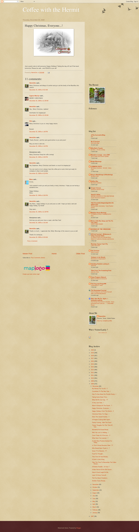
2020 (92, 350)
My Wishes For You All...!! (100, 388)
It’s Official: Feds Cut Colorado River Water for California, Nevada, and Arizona (102, 238)
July (93, 495)
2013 (92, 369)
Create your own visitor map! (31, 274)
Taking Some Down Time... (100, 397)
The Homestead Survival (98, 290)
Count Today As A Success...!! (101, 435)
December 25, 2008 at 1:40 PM (38, 131)
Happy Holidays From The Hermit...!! (103, 411)
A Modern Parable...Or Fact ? (100, 466)
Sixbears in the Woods (98, 257)
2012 (92, 372)
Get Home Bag (95, 143)
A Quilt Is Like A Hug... (99, 459)
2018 (92, 355)
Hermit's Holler (95, 194)
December (95, 386)
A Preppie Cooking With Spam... (101, 419)
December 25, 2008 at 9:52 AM (38, 90)
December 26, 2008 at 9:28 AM (38, 237)
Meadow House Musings (98, 212)
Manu (31, 179)
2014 (92, 367)
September (95, 490)
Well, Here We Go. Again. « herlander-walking (99, 299)
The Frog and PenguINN (98, 283)
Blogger (78, 528)
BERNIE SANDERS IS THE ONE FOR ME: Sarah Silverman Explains (102, 197)
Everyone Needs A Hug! (97, 189)
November (95, 484)
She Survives (95, 250)
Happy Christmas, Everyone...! (101, 408)
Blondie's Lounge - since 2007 (100, 155)
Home (54, 254)
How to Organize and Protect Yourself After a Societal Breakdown (101, 292)
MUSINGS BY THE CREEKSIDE (101, 229)
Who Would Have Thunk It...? (100, 448)
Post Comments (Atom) (38, 257)
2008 (92, 384)
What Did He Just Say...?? (100, 400)
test (92, 136)
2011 (92, 375)
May (93, 501)
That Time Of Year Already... (100, 456)
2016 (92, 361)
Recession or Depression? (98, 259)
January (95, 512)
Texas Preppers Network (98, 277)
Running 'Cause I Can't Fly (99, 244)
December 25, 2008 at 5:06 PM (38, 195)
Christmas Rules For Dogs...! (100, 414)
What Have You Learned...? (100, 438)
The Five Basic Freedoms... (100, 478)
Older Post (80, 254)
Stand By (93, 265)
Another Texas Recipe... (99, 481)
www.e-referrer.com (102, 332)
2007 (92, 516)
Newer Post (27, 254)
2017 (92, 358)
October (95, 487)
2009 (92, 381)
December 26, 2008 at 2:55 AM (38, 222)
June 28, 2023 (95, 272)
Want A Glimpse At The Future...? (102, 405)
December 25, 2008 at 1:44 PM (38, 146)
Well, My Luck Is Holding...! (100, 432)
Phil (30, 121)
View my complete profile (104, 321)
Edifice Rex (94, 181)
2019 (92, 353)
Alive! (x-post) (95, 252)
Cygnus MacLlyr (34, 95)
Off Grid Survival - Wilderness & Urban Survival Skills (101, 235)
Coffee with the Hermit (51, 9)
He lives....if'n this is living (98, 150)
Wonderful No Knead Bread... (100, 429)
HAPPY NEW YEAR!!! (97, 224)
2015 (92, 364)
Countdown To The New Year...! (101, 391)
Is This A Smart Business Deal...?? (102, 445)
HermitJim (32, 83)
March (94, 507)
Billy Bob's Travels (97, 148)
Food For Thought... (98, 454)
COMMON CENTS (96, 166)
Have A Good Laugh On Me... (100, 472)
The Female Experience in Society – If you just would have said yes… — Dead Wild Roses (102, 303)
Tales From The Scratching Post (101, 270)
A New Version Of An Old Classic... (102, 469)
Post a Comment (32, 241)
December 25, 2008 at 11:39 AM (38, 100)
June (94, 498)
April (94, 504)
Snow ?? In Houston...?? (99, 451)
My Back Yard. (95, 176)
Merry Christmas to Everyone (99, 278)
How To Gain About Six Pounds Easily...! (104, 394)
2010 (92, 378)
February (95, 510)
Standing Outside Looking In (100, 264)
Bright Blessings (96, 161)
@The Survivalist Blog (98, 135)
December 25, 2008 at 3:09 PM (38, 157)
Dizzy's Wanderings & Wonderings (102, 174)
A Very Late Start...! (98, 402)
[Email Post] (48, 72)
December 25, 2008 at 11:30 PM (38, 212)
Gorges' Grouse (96, 188)
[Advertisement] (60, 249)
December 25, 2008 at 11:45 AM (38, 115)
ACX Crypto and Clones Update (100, 156)
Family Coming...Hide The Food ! (102, 422)
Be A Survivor (95, 141)
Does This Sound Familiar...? (100, 417)
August (94, 493)
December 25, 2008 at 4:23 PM (38, 173)
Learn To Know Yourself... (99, 475)
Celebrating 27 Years (97, 285)
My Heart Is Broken (96, 183)
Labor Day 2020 (95, 245)
